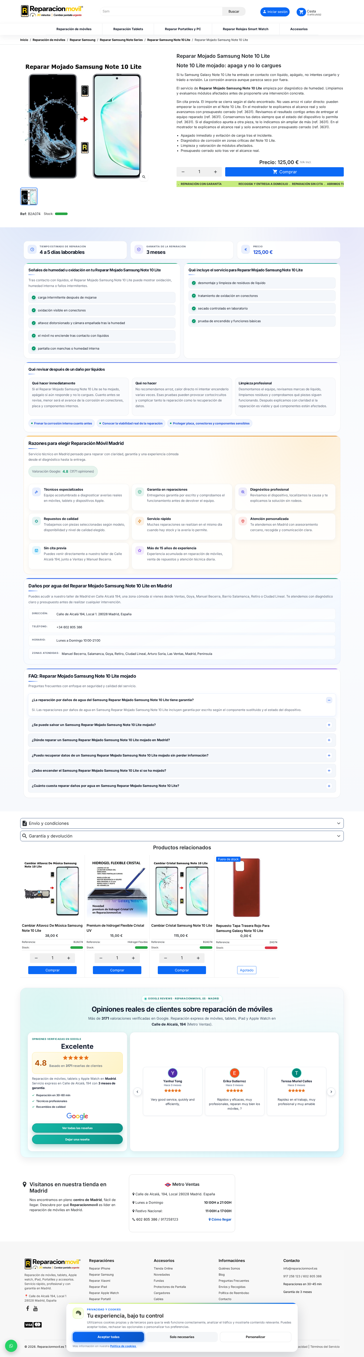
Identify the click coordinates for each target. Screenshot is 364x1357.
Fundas (159, 1280)
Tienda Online (163, 1268)
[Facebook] (27, 1309)
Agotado (247, 970)
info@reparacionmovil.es (300, 1268)
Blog (222, 1274)
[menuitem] (74, 29)
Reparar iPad (98, 1286)
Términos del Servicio (325, 1346)
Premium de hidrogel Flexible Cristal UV (115, 928)
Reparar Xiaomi (99, 1280)
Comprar (285, 171)
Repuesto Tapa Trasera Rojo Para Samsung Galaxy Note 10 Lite (242, 928)
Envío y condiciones (49, 823)
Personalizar (255, 1337)
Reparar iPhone (99, 1268)
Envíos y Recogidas (232, 1286)
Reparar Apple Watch (104, 1293)
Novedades (162, 1274)
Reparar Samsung (101, 1274)
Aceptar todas (108, 1337)
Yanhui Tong (296, 1081)
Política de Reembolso (234, 1293)
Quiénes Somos (229, 1268)
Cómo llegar (221, 1219)
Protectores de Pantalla (170, 1286)
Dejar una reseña (77, 1139)
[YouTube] (35, 1309)
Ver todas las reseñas (77, 1128)
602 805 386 (146, 1219)
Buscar (234, 11)
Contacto (225, 1299)
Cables (158, 1299)
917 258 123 (291, 1276)
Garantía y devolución (50, 836)
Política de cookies (123, 1346)
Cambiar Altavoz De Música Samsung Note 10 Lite (52, 928)
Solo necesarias (182, 1337)
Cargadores (162, 1293)
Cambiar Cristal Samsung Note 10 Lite (181, 925)
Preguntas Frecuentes (234, 1280)
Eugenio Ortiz (235, 1081)
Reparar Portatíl (100, 1299)
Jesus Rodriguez (172, 1081)
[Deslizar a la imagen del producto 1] (28, 196)
